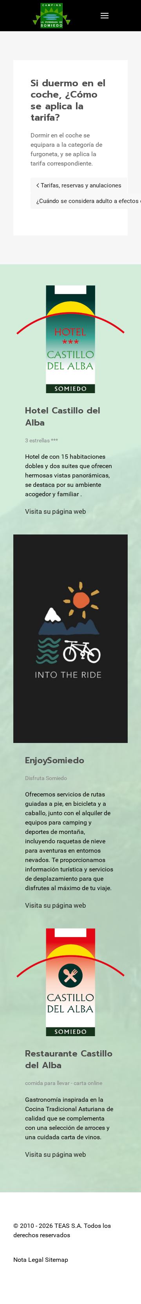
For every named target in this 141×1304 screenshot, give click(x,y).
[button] (104, 15)
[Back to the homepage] (51, 15)
